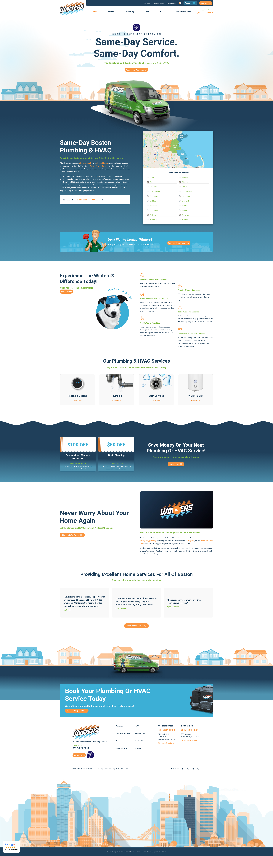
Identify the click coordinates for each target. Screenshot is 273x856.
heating (90, 163)
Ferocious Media (161, 852)
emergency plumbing (148, 541)
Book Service (205, 3)
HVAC (96, 176)
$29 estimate (97, 200)
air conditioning (102, 163)
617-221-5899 (81, 200)
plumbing (82, 163)
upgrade (191, 541)
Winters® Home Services (99, 166)
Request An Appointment (136, 70)
